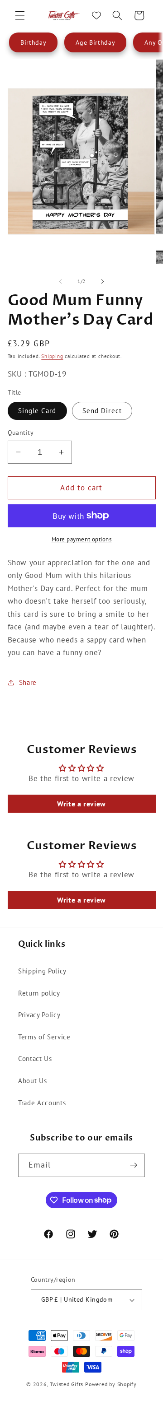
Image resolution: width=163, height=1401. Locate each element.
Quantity (21, 432)
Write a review (81, 803)
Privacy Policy (39, 1014)
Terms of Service (44, 1036)
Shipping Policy (42, 970)
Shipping (52, 356)
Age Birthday (95, 42)
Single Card (37, 410)
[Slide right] (102, 281)
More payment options (82, 539)
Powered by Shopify (111, 1384)
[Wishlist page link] (96, 15)
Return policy (39, 992)
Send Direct (102, 410)
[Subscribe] (133, 1165)
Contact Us (35, 1058)
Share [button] (28, 682)
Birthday (33, 42)
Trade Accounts (42, 1102)
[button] (20, 15)
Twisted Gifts (66, 1384)
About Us (32, 1080)
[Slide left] (61, 281)
